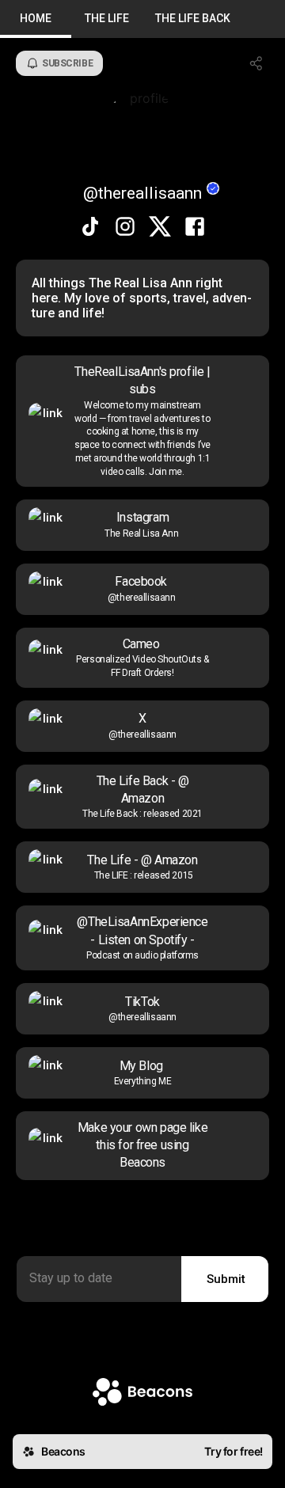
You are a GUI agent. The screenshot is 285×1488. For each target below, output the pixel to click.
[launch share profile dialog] (256, 63)
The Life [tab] (107, 18)
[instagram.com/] (125, 228)
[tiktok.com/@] (90, 228)
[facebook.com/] (194, 228)
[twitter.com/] (159, 228)
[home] (142, 1393)
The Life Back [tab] (192, 18)
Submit (226, 1279)
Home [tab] (35, 18)
